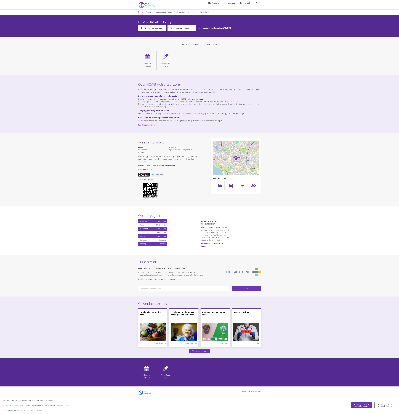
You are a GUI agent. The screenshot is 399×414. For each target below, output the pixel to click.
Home (140, 12)
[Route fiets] (254, 185)
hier (167, 156)
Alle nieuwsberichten (199, 351)
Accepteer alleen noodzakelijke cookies (385, 405)
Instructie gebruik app (164, 12)
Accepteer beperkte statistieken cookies (362, 405)
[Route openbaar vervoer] (231, 185)
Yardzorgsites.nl (256, 391)
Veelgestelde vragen (181, 12)
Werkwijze (149, 12)
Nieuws (194, 12)
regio (196, 92)
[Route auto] (220, 185)
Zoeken (246, 288)
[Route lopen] (242, 185)
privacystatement (13, 405)
